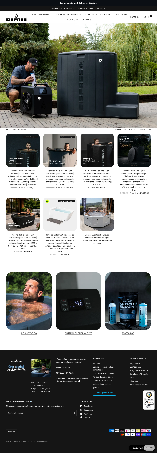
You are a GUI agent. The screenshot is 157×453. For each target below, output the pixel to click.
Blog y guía (72, 20)
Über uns (134, 381)
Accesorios (106, 14)
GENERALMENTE (138, 358)
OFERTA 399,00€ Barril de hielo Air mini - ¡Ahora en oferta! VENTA (78, 8)
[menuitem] (40, 14)
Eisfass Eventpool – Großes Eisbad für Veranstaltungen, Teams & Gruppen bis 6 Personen (97, 238)
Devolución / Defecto (139, 374)
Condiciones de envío (102, 380)
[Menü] (153, 391)
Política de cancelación (103, 377)
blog (132, 377)
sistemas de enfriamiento (67, 14)
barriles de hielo (40, 14)
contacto (121, 14)
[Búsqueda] (145, 17)
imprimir (96, 363)
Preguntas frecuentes (139, 370)
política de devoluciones (103, 373)
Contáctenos (135, 367)
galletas (96, 387)
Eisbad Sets (91, 14)
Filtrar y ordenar (17, 129)
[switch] (148, 406)
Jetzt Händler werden (139, 384)
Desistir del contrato (142, 448)
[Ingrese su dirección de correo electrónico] (74, 413)
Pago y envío (135, 363)
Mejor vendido (29, 333)
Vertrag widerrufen (104, 392)
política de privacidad (102, 384)
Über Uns (86, 20)
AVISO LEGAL (99, 358)
